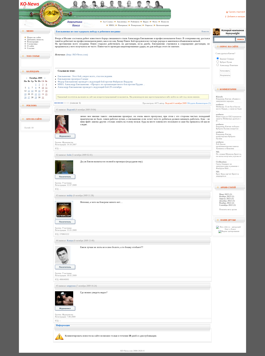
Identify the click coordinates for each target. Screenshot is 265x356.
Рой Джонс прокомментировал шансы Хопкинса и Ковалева (227, 146)
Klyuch (219, 97)
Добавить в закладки (236, 16)
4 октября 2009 (180, 103)
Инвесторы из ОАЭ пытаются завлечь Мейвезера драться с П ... (228, 118)
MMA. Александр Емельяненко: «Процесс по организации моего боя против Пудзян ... (101, 84)
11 (46, 88)
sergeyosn (71, 286)
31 (43, 97)
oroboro (219, 104)
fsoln (69, 155)
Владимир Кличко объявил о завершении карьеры (228, 100)
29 (36, 97)
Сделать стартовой (237, 12)
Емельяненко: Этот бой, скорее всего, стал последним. (85, 76)
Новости (205, 31)
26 (25, 97)
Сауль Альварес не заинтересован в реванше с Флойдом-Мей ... (227, 166)
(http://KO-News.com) (77, 54)
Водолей (169, 103)
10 (43, 88)
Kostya (70, 240)
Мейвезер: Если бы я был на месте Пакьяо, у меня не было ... (229, 109)
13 (29, 91)
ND (217, 152)
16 (39, 91)
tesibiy (69, 195)
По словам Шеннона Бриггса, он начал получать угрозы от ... (229, 156)
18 (46, 91)
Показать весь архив (228, 209)
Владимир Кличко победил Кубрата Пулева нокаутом (227, 127)
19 (25, 94)
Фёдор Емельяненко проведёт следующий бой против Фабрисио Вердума (95, 81)
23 (39, 94)
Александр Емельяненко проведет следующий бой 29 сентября (90, 87)
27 (29, 97)
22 (36, 94)
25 (46, 94)
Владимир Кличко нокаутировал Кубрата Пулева (225, 136)
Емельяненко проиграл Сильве (73, 79)
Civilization (221, 162)
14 (32, 91)
